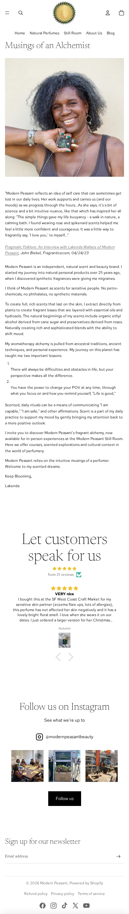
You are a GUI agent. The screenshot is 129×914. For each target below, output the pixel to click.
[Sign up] (118, 856)
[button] (59, 657)
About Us (94, 33)
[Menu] (7, 13)
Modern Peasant (54, 883)
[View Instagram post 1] (27, 766)
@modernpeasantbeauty (69, 736)
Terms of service (91, 893)
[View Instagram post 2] (65, 766)
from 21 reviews (61, 574)
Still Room (72, 33)
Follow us (65, 798)
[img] (64, 569)
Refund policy (36, 893)
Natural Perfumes (44, 33)
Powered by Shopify (86, 883)
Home (20, 33)
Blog (111, 33)
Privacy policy (62, 893)
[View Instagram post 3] (101, 766)
